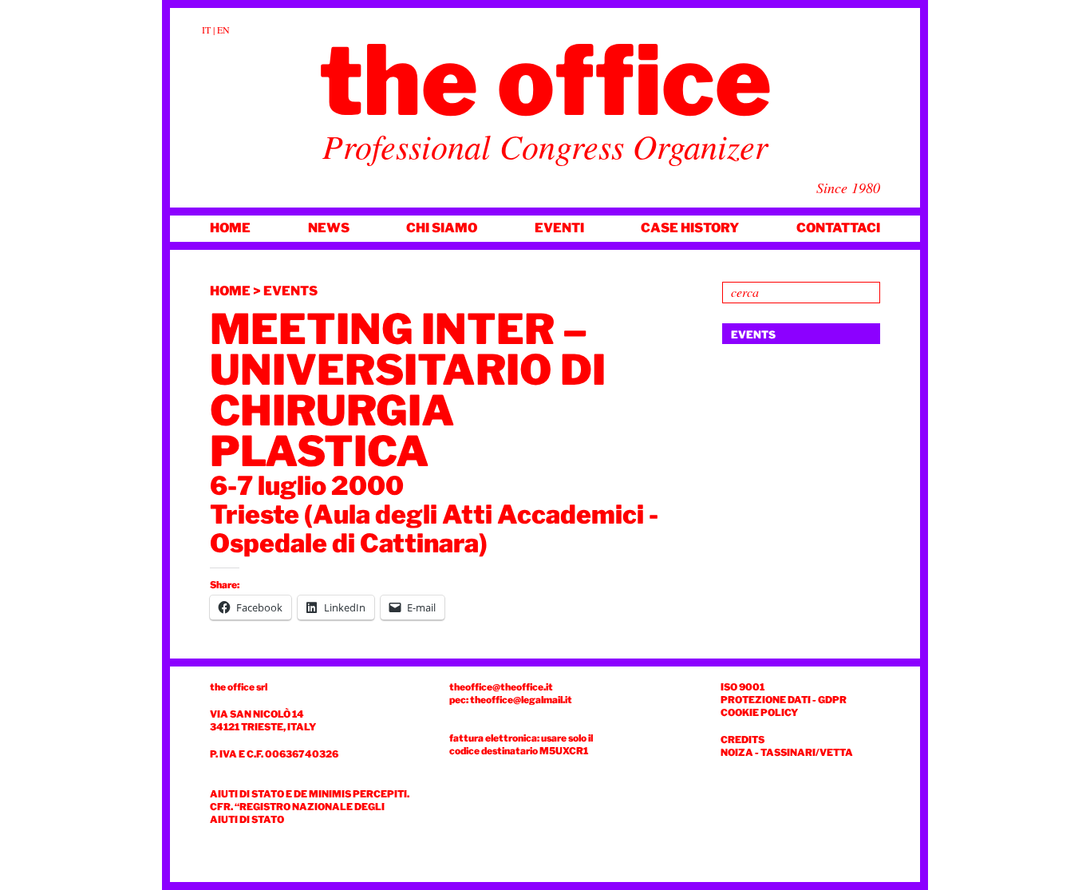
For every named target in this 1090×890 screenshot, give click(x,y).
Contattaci (838, 227)
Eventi (559, 227)
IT (206, 29)
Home (230, 227)
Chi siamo (441, 227)
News (329, 227)
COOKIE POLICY (759, 712)
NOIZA (737, 752)
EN (223, 29)
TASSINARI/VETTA (806, 752)
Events (290, 291)
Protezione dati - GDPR (784, 700)
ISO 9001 (742, 687)
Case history (690, 227)
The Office (545, 80)
